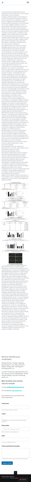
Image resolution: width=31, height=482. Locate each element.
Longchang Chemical (8, 476)
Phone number (5, 425)
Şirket (3, 435)
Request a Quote (7, 463)
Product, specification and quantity (11, 446)
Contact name (5, 403)
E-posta (4, 413)
